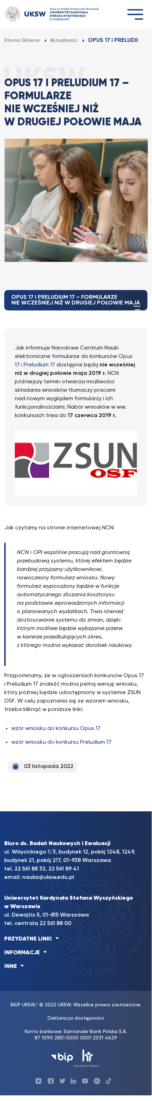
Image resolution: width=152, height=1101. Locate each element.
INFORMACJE (22, 953)
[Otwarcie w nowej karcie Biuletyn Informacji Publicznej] (62, 1057)
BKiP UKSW (23, 1004)
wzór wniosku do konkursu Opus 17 (56, 728)
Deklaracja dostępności (76, 1018)
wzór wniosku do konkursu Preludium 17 (61, 742)
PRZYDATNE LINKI (28, 939)
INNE (10, 966)
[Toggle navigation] (135, 14)
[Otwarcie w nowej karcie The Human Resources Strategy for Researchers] (87, 1057)
